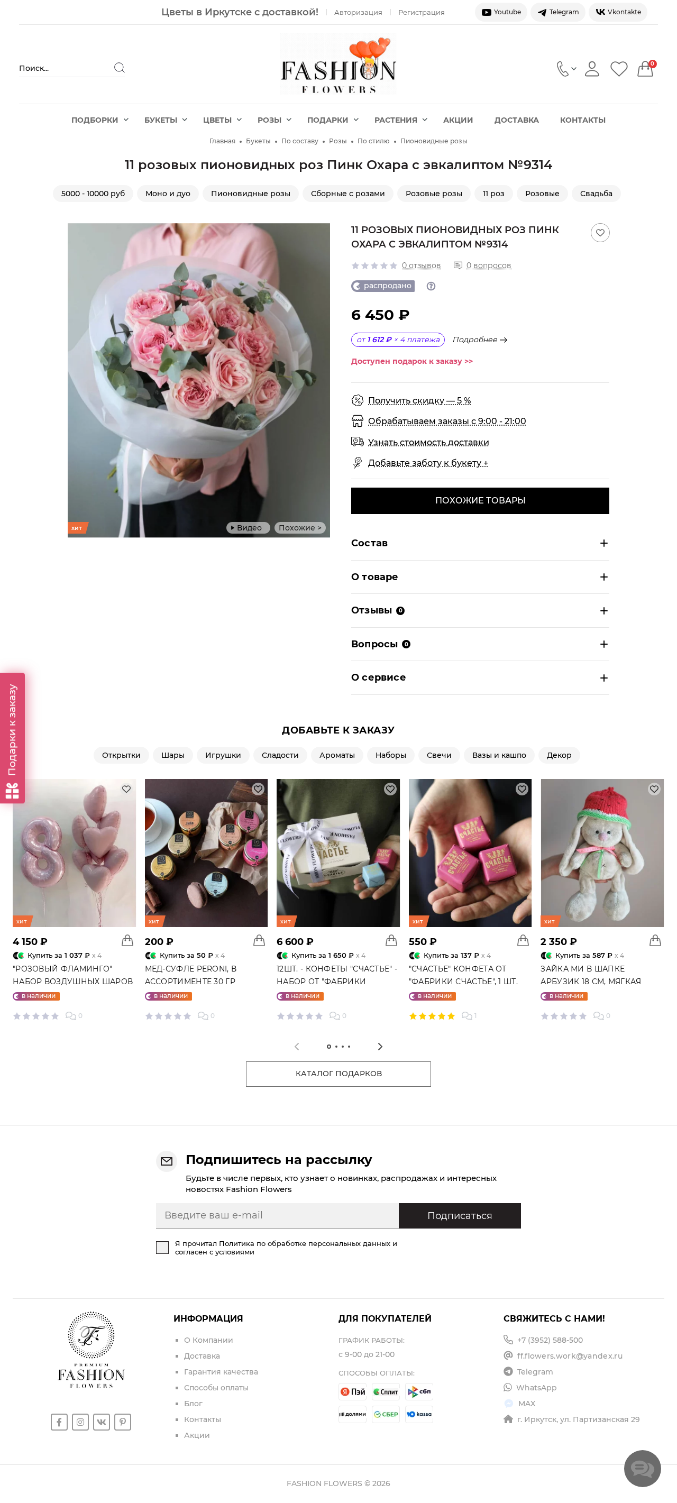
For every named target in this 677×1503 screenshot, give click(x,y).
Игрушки (223, 755)
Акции (458, 120)
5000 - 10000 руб (93, 193)
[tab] (329, 1046)
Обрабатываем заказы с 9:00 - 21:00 (447, 421)
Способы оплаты (216, 1387)
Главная (222, 141)
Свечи (439, 755)
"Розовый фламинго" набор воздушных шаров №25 (73, 981)
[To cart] (127, 940)
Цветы (217, 120)
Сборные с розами (348, 193)
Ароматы (337, 755)
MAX (526, 1403)
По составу (299, 141)
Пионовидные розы (434, 141)
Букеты (160, 120)
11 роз (494, 193)
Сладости (280, 755)
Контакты (583, 120)
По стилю (374, 141)
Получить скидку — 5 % (419, 401)
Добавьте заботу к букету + (428, 463)
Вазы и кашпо (499, 755)
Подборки (94, 120)
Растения (395, 120)
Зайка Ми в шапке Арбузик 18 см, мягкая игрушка (591, 981)
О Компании (208, 1340)
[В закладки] (600, 232)
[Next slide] (322, 380)
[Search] (119, 67)
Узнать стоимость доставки (428, 442)
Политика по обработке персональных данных (304, 1243)
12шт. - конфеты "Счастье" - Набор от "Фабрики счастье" (337, 981)
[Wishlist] (619, 68)
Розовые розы (434, 193)
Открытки (121, 755)
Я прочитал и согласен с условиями (286, 1247)
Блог (193, 1403)
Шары (173, 755)
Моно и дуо (167, 193)
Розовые (542, 193)
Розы (269, 120)
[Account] (592, 68)
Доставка (517, 120)
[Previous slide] (75, 380)
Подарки (328, 120)
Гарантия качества (221, 1372)
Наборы (391, 755)
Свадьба (596, 193)
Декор (559, 755)
